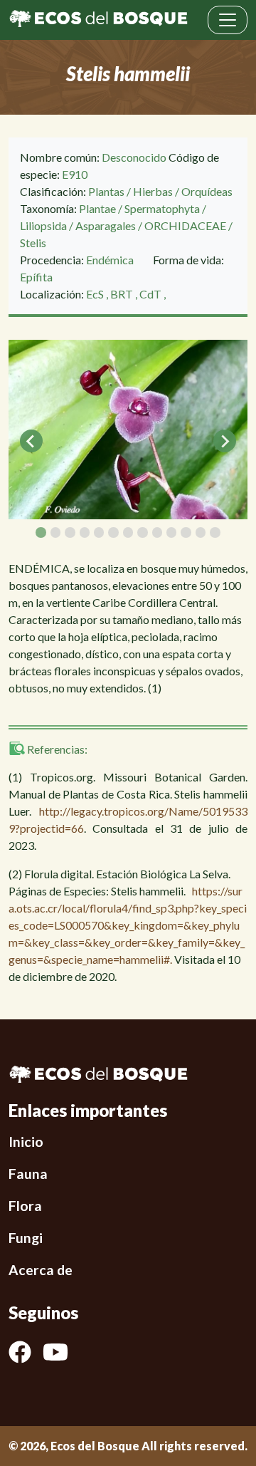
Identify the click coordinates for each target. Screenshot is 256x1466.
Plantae (97, 208)
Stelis (33, 242)
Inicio (26, 1141)
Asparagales (105, 225)
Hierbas (153, 191)
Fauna (28, 1173)
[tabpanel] (128, 430)
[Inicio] (98, 20)
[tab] (41, 532)
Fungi (26, 1238)
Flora (25, 1205)
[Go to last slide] (31, 441)
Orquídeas (207, 191)
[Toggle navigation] (227, 20)
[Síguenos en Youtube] (61, 1352)
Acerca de (41, 1270)
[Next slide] (224, 441)
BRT (122, 294)
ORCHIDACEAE (185, 225)
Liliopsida (43, 225)
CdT (151, 294)
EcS (96, 294)
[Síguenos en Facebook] (26, 1352)
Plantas (106, 191)
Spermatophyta (162, 208)
